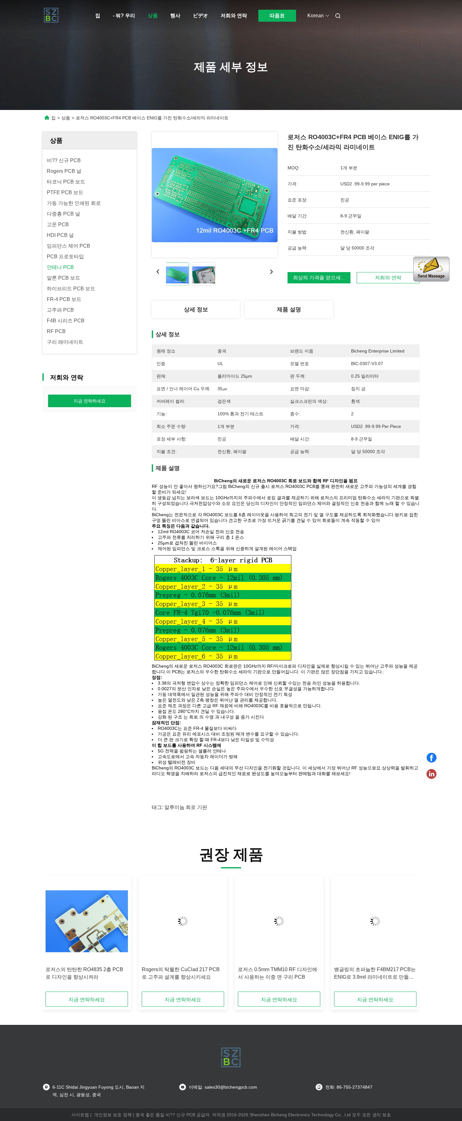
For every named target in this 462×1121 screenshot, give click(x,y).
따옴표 (277, 15)
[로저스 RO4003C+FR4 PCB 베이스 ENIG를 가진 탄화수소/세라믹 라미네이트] (215, 195)
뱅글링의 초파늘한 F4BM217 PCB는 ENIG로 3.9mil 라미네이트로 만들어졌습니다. (375, 974)
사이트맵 (80, 1114)
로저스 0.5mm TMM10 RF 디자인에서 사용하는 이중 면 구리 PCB (277, 973)
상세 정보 (196, 309)
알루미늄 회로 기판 (185, 807)
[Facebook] (431, 757)
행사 (175, 15)
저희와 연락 (234, 15)
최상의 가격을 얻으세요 (319, 277)
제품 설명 (289, 309)
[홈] (51, 15)
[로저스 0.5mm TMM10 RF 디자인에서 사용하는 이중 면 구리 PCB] (279, 921)
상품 (153, 15)
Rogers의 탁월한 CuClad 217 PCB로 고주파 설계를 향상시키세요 (181, 973)
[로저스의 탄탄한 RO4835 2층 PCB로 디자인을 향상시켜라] (87, 921)
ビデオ (200, 15)
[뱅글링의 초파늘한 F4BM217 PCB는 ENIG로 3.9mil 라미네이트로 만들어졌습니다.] (375, 921)
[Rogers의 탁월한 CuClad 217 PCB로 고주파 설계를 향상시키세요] (183, 921)
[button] (53, 936)
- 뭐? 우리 (124, 15)
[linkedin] (431, 774)
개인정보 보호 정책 (113, 1114)
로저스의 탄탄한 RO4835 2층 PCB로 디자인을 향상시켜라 (84, 973)
